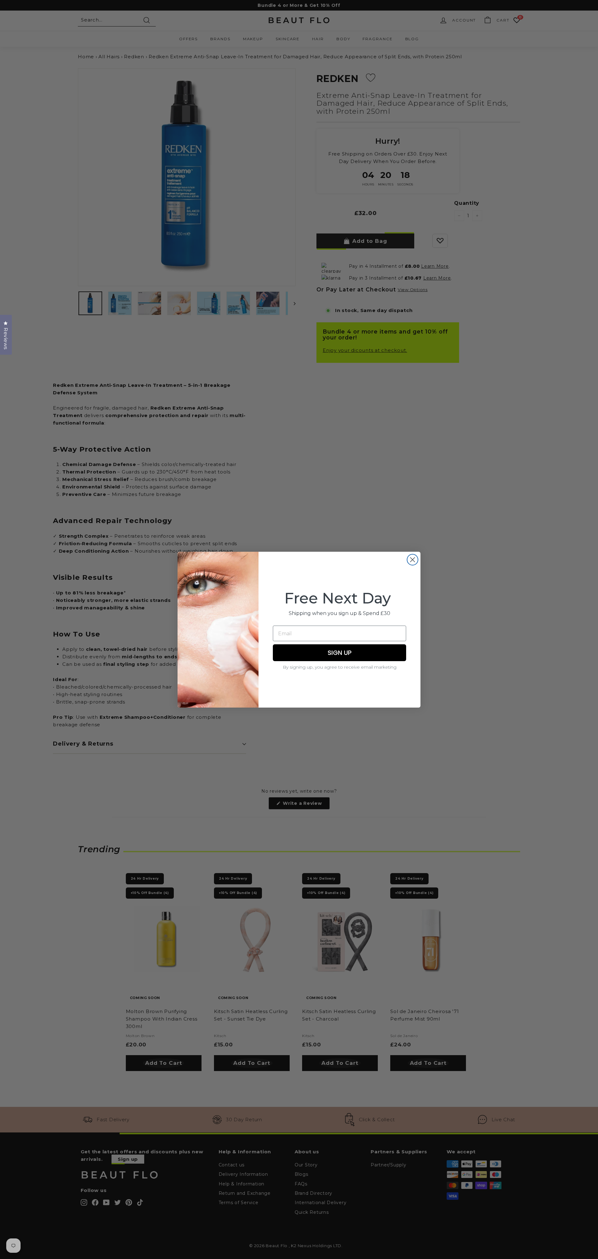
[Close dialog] (412, 559)
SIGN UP (340, 652)
